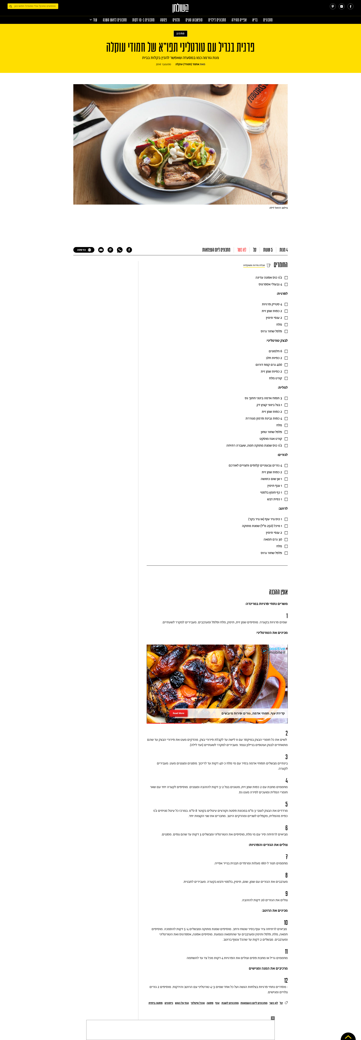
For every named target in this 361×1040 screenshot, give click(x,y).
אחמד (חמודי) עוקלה (187, 64)
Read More (178, 713)
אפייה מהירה (239, 20)
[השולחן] (181, 9)
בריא (255, 20)
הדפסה (81, 250)
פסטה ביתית (156, 1003)
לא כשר (241, 250)
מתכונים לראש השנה (115, 20)
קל (254, 250)
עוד (95, 20)
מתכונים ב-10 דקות (143, 20)
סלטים (176, 20)
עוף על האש (182, 1003)
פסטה (163, 20)
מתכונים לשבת (230, 1003)
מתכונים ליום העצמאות (216, 250)
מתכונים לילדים (217, 20)
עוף (217, 1003)
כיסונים (169, 1003)
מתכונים (268, 20)
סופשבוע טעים (194, 20)
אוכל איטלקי (198, 1003)
